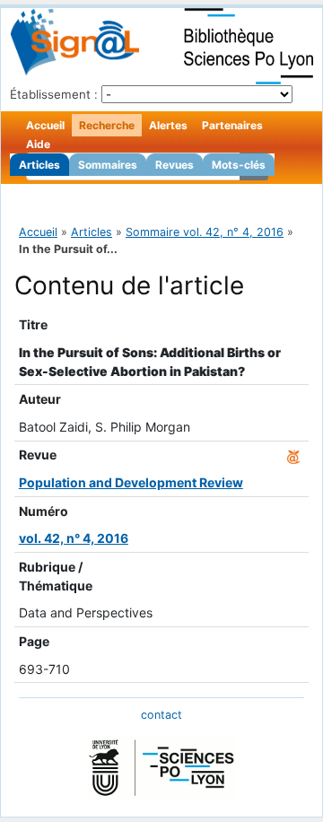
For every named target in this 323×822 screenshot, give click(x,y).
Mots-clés (239, 164)
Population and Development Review (131, 482)
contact (161, 714)
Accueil (45, 125)
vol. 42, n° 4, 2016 (73, 538)
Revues (174, 164)
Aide (38, 144)
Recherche (107, 125)
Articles (39, 164)
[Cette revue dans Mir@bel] (293, 454)
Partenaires (232, 125)
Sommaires (107, 164)
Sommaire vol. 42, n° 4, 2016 (205, 232)
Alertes (168, 125)
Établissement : (54, 94)
